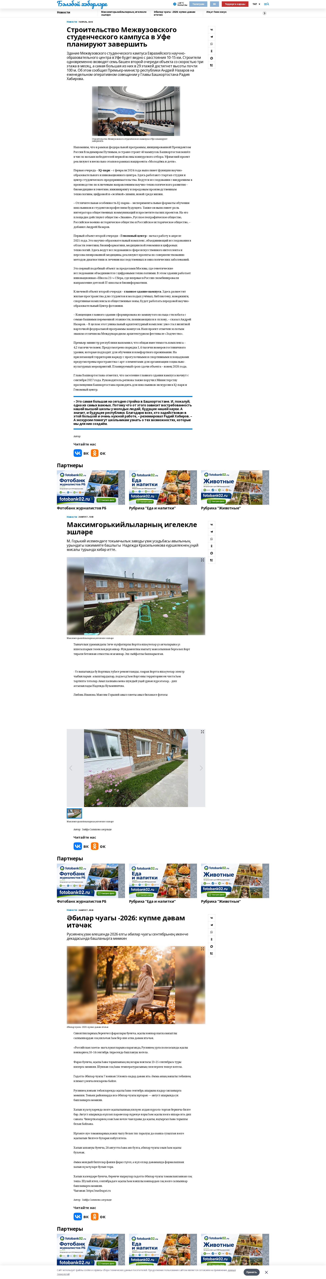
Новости (63, 12)
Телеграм (198, 4)
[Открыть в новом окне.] (81, 453)
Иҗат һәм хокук (216, 12)
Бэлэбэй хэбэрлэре (82, 3)
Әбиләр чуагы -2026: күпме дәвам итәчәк (174, 13)
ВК (214, 4)
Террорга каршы (235, 4)
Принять (251, 1272)
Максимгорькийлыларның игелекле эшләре (123, 13)
